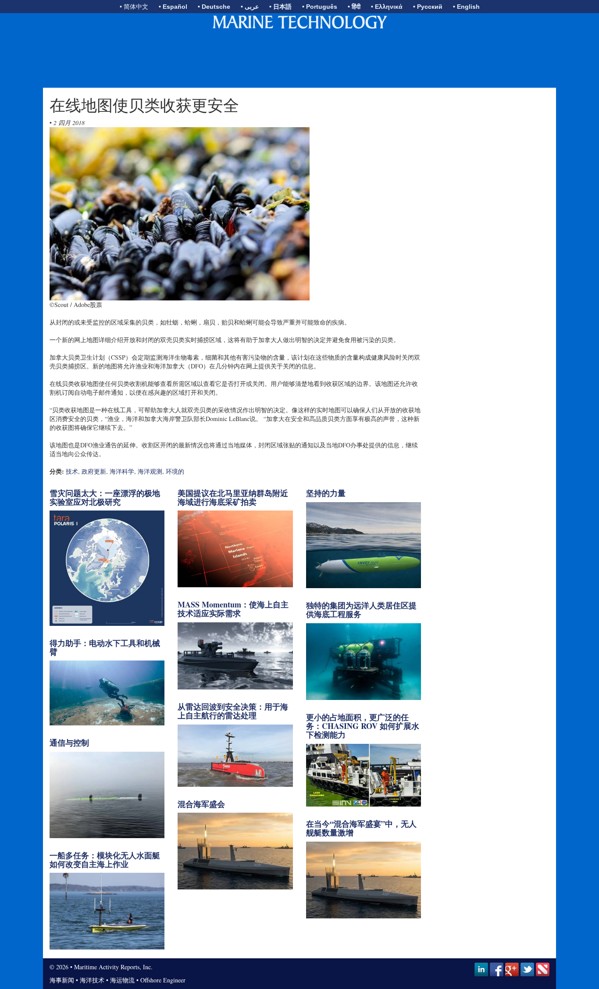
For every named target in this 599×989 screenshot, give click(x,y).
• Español (173, 6)
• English (466, 6)
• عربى (250, 6)
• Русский (427, 6)
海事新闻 (62, 980)
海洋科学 (122, 471)
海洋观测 (150, 471)
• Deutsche (214, 6)
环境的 (175, 471)
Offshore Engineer (162, 980)
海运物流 (122, 980)
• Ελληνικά (387, 6)
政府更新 (94, 471)
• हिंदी (354, 6)
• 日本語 (280, 6)
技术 (72, 471)
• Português (319, 6)
